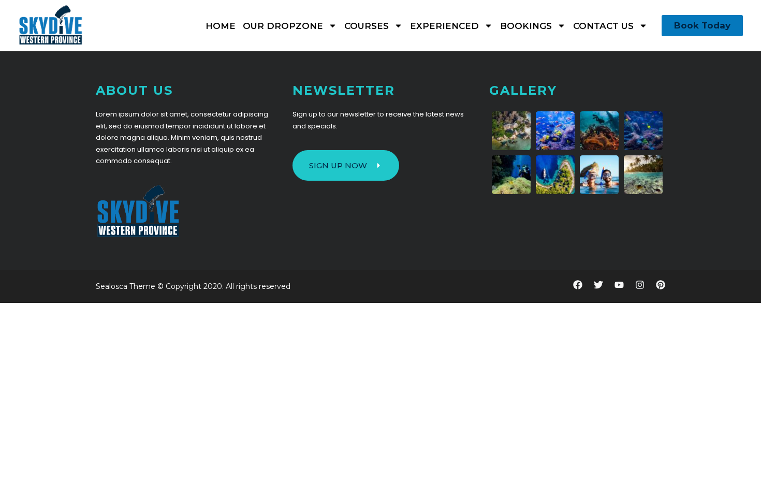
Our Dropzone (283, 26)
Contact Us (603, 26)
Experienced (444, 26)
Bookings (526, 26)
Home (221, 26)
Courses (366, 26)
